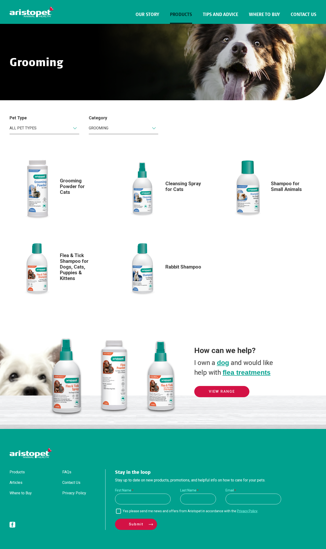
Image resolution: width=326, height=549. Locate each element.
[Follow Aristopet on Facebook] (12, 525)
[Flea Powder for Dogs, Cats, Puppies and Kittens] (113, 414)
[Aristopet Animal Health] (31, 12)
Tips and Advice (220, 14)
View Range (222, 391)
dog (223, 362)
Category (98, 117)
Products (181, 14)
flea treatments (247, 372)
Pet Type (18, 117)
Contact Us (303, 14)
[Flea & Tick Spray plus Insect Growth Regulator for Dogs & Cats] (161, 414)
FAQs (66, 472)
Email (230, 490)
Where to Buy (264, 14)
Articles (16, 482)
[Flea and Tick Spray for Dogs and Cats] (66, 414)
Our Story (147, 14)
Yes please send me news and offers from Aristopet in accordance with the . (190, 511)
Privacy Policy (74, 493)
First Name (123, 490)
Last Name (188, 490)
